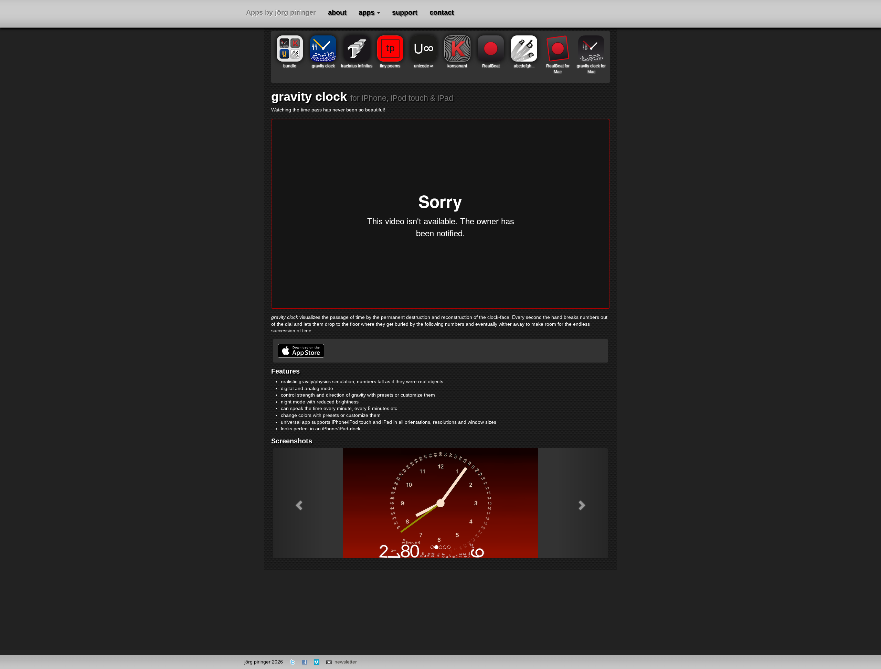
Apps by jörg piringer (281, 12)
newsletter (344, 662)
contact (441, 12)
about (337, 12)
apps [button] (367, 12)
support (404, 12)
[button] (298, 503)
